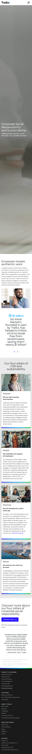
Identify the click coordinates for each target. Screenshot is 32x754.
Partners (3, 713)
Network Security (6, 679)
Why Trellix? (4, 706)
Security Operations (7, 686)
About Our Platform (7, 695)
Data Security (5, 676)
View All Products (6, 688)
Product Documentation (8, 743)
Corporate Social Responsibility (10, 717)
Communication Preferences (9, 749)
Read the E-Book (8, 619)
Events (3, 733)
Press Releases (5, 727)
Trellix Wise (4, 699)
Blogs (3, 729)
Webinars (4, 731)
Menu (30, 2)
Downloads (4, 745)
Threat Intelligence (7, 681)
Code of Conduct (17, 533)
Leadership (4, 711)
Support (3, 740)
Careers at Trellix (6, 715)
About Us (4, 708)
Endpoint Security (6, 674)
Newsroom (4, 724)
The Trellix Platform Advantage (10, 697)
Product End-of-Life (7, 747)
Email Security (5, 683)
